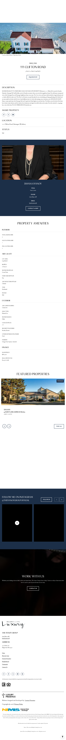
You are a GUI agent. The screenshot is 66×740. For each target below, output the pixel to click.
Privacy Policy (19, 704)
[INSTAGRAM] (4, 674)
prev (4, 426)
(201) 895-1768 (33, 197)
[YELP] (13, 674)
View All (59, 426)
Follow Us (46, 499)
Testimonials (5, 664)
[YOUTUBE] (17, 674)
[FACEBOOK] (8, 674)
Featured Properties (6, 658)
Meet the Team (5, 656)
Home (3, 653)
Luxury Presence (30, 700)
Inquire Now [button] (33, 77)
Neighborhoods (5, 661)
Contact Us (4, 667)
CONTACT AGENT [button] (33, 208)
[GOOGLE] (22, 674)
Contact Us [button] (33, 588)
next (9, 426)
